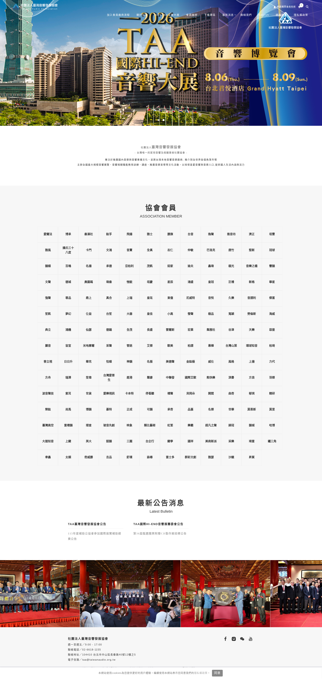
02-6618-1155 (91, 649)
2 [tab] (163, 120)
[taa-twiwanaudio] (241, 639)
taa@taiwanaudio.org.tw (99, 659)
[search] (307, 7)
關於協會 (142, 14)
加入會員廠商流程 (118, 14)
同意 (217, 673)
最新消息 (228, 14)
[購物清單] (299, 6)
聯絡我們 (246, 14)
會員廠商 (192, 14)
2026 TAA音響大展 (167, 14)
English (264, 14)
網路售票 (281, 14)
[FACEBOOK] (225, 639)
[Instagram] (233, 639)
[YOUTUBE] (250, 639)
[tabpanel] (161, 63)
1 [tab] (158, 120)
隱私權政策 (200, 672)
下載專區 (210, 14)
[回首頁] (35, 6)
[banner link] (79, 593)
